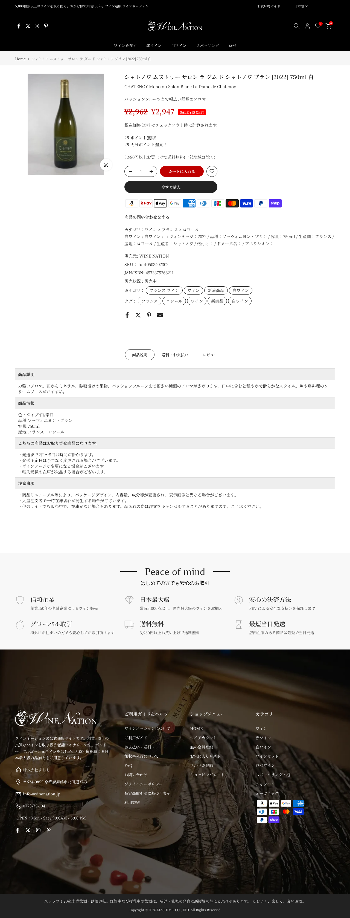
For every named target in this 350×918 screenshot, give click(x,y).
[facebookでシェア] (127, 315)
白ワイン (178, 45)
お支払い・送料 (137, 747)
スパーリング (207, 45)
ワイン (193, 290)
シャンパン (265, 784)
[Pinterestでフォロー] (45, 26)
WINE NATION (154, 256)
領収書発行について (141, 756)
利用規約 (132, 802)
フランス (149, 301)
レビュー (210, 354)
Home (20, 58)
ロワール (174, 301)
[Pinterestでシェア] (149, 315)
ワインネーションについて (147, 728)
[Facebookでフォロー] (18, 26)
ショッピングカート (207, 774)
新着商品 (216, 290)
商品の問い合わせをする (147, 217)
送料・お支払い (175, 354)
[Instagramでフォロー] (36, 26)
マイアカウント (203, 737)
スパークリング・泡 (273, 774)
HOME (196, 728)
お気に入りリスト (205, 756)
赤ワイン (154, 45)
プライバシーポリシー (143, 784)
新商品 (217, 301)
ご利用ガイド (135, 737)
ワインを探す (125, 45)
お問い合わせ (135, 774)
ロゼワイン (265, 765)
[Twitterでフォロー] (27, 26)
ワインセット (267, 756)
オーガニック (267, 793)
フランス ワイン (164, 290)
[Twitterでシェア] (138, 315)
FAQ (128, 765)
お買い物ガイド (268, 6)
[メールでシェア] (160, 315)
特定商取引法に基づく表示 (147, 793)
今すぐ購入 (170, 187)
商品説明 (139, 354)
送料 (146, 125)
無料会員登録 (201, 747)
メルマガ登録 (201, 765)
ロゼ (232, 45)
